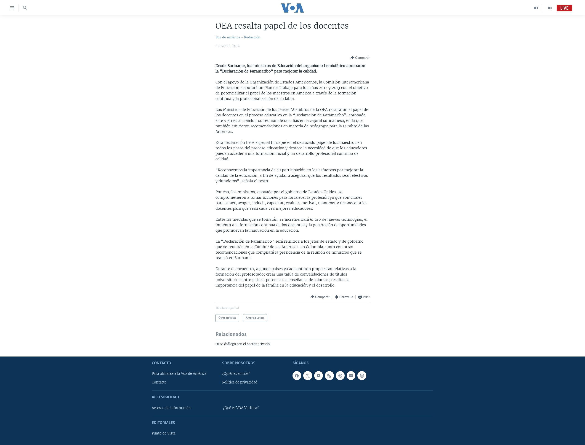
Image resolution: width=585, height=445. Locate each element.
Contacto (159, 382)
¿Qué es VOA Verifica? (241, 408)
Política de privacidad (239, 382)
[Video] (536, 8)
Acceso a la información (171, 408)
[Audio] (550, 8)
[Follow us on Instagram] (361, 375)
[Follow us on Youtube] (318, 375)
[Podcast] (340, 375)
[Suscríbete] (351, 375)
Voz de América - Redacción (237, 37)
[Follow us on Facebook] (296, 375)
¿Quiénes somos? (236, 374)
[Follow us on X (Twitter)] (307, 375)
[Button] (360, 57)
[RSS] (329, 375)
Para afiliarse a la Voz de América (179, 374)
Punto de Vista (164, 433)
